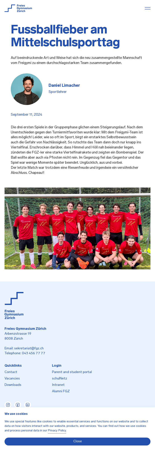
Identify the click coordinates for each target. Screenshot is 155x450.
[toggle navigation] (147, 8)
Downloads (13, 385)
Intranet (58, 385)
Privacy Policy (57, 430)
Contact (11, 372)
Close (77, 441)
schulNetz (59, 378)
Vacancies (12, 378)
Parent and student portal (72, 372)
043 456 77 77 (33, 353)
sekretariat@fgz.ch (29, 348)
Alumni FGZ (61, 391)
